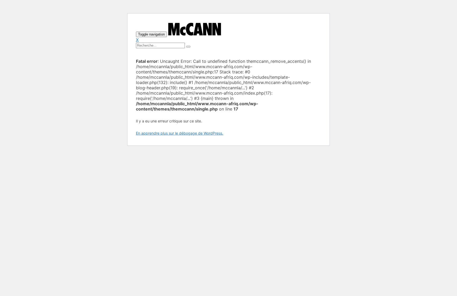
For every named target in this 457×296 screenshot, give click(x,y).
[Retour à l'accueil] (194, 34)
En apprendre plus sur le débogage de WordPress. (179, 133)
